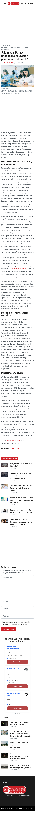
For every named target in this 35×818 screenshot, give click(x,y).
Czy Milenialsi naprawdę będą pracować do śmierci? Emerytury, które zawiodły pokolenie (21, 476)
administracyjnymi (13, 440)
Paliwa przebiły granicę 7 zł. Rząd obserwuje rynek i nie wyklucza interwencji (20, 756)
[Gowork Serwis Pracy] (14, 3)
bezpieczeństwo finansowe (19, 268)
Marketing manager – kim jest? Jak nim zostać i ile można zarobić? (21, 488)
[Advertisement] (17, 25)
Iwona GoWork (8, 63)
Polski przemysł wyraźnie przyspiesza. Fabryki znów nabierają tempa (19, 745)
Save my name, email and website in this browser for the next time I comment (16, 623)
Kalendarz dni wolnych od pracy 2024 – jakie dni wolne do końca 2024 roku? (21, 500)
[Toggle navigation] (5, 3)
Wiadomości (27, 3)
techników (10, 182)
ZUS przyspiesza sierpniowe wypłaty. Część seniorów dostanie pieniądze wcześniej (20, 733)
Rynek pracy (6, 45)
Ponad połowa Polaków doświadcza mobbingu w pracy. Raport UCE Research (21, 522)
